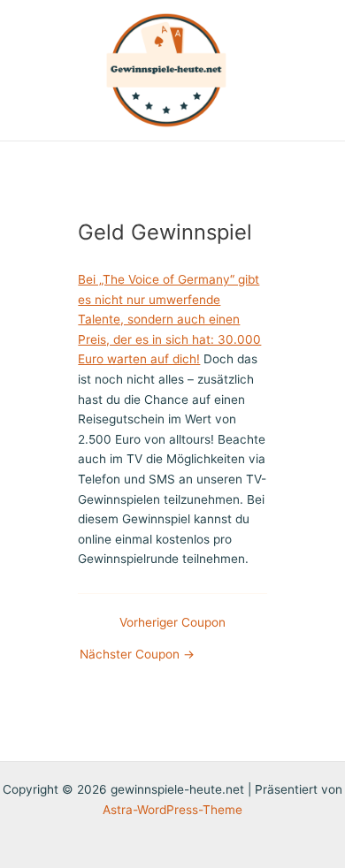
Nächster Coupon (137, 655)
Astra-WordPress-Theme (172, 810)
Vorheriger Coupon (172, 623)
